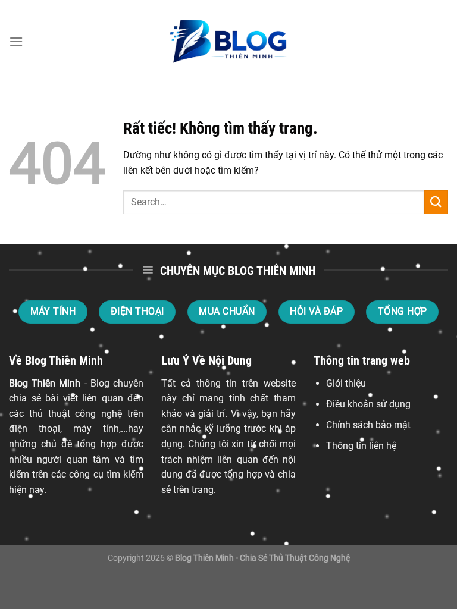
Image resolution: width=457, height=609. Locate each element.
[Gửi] (436, 202)
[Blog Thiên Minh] (228, 41)
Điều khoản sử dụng (368, 404)
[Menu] (16, 41)
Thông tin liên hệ (361, 445)
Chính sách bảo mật (368, 425)
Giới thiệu (346, 383)
